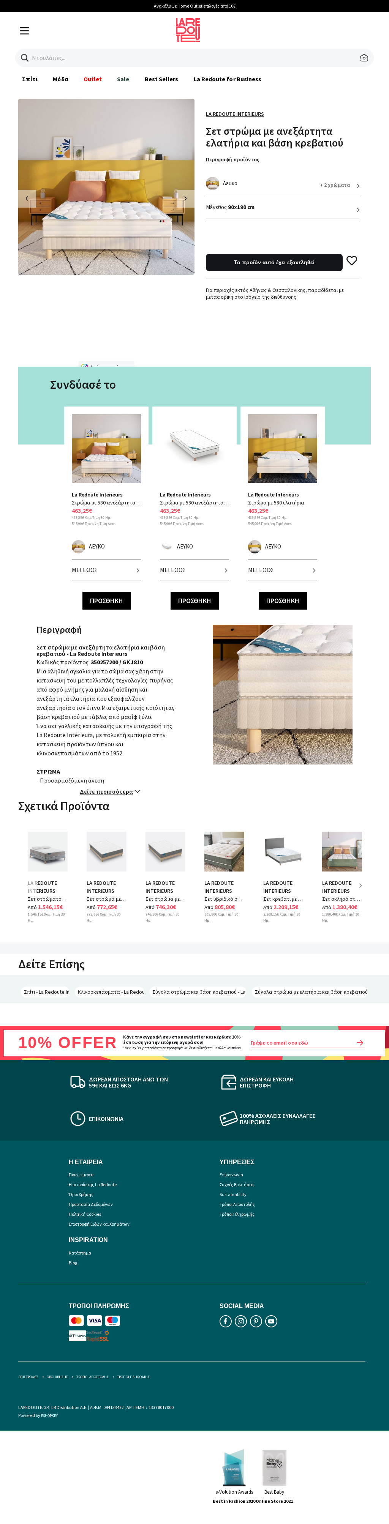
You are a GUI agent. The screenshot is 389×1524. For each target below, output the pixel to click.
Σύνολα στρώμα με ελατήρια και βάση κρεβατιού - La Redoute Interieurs (311, 991)
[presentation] (27, 199)
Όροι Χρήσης (81, 1194)
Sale (123, 79)
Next (363, 891)
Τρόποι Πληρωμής (237, 1214)
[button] (25, 58)
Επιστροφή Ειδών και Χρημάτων (99, 1224)
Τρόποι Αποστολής (237, 1204)
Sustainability (233, 1194)
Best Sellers (162, 79)
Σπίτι (30, 79)
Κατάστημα (80, 1253)
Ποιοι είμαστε (81, 1174)
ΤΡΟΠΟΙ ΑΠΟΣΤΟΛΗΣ (92, 1376)
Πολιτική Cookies (85, 1214)
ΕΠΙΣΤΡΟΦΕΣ (28, 1376)
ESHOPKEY (49, 1415)
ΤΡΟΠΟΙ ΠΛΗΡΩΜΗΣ (133, 1376)
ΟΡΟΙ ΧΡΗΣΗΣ (57, 1376)
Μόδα (60, 79)
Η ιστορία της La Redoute (93, 1184)
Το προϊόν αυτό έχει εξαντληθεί (274, 262)
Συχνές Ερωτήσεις (237, 1184)
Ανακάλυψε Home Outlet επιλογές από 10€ (195, 6)
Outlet (93, 79)
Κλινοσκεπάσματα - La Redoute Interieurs (111, 991)
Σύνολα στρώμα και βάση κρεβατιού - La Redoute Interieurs (199, 991)
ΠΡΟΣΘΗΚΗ (106, 600)
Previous (33, 891)
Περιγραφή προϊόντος (232, 159)
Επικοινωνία (231, 1174)
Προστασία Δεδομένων (91, 1204)
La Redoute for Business (228, 79)
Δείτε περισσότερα (106, 791)
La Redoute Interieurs (235, 113)
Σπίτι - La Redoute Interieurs (47, 991)
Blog (73, 1263)
